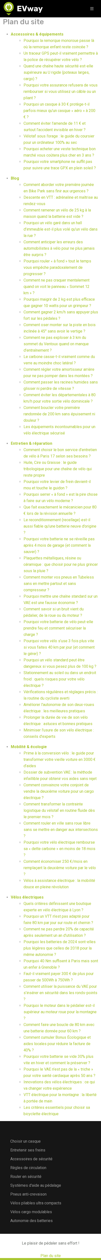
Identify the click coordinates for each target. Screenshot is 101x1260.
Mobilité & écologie (29, 746)
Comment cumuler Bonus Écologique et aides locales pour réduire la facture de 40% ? (57, 1043)
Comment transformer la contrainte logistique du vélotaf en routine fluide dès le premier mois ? (59, 810)
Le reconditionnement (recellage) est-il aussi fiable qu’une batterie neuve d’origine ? (60, 526)
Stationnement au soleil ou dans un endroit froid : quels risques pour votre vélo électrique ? (60, 679)
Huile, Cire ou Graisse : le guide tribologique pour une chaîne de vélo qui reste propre (58, 469)
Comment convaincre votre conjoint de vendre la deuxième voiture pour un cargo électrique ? (59, 791)
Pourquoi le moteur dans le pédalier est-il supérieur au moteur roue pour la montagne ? (60, 1012)
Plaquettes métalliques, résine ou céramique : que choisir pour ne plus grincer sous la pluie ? (61, 564)
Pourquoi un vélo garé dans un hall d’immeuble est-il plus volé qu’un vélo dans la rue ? (61, 229)
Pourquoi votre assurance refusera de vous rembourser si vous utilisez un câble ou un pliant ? (61, 91)
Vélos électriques (27, 897)
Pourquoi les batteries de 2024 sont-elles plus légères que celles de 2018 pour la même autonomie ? (60, 948)
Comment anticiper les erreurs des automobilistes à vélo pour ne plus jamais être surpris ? (59, 248)
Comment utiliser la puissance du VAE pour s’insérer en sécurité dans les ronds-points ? (60, 992)
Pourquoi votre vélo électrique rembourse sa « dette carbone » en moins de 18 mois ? (59, 848)
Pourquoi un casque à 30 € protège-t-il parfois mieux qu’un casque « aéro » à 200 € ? (59, 110)
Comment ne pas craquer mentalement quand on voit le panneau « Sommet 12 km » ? (56, 286)
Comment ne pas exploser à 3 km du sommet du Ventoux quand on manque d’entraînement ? (56, 344)
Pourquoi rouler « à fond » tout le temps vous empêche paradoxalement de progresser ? (57, 267)
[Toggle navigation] (92, 8)
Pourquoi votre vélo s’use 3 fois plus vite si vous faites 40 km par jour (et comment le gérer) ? (59, 647)
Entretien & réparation (31, 443)
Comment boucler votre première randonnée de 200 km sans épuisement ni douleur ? (59, 414)
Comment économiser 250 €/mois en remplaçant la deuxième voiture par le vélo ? (60, 868)
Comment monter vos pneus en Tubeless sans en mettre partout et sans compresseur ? (59, 583)
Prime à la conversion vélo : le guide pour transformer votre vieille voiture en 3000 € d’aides (60, 759)
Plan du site (50, 1255)
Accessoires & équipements (37, 34)
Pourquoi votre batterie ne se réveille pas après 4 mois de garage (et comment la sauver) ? (59, 545)
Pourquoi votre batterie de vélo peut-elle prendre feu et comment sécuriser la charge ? (58, 628)
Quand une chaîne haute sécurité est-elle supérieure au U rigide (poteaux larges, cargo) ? (58, 72)
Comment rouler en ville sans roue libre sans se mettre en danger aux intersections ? (61, 829)
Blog (15, 178)
